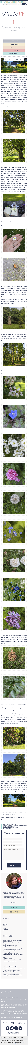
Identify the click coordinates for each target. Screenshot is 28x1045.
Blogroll (4, 925)
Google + (17, 827)
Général (20, 825)
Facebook (10, 827)
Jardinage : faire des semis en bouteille (16, 971)
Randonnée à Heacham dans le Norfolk (10, 953)
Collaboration (5, 927)
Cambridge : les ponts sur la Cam (9, 950)
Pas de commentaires (7, 828)
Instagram (14, 912)
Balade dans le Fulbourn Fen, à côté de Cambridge (12, 948)
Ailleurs (14, 47)
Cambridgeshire (15, 825)
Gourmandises (14, 53)
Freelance (14, 50)
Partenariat (5, 930)
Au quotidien (5, 924)
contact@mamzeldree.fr (15, 1032)
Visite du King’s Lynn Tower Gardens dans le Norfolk (13, 952)
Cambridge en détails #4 (7, 958)
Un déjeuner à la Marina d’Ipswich (9, 946)
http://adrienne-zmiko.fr (16, 1033)
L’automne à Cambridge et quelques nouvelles (11, 949)
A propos (5, 923)
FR (22, 4)
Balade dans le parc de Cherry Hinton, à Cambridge (13, 954)
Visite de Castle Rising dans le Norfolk (10, 945)
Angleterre (14, 44)
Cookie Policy (5, 929)
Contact (4, 928)
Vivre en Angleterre (8, 826)
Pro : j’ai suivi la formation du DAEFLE (14, 974)
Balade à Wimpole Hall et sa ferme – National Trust (12, 940)
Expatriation (14, 41)
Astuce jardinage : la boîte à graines (10, 961)
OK (15, 1044)
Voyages (13, 826)
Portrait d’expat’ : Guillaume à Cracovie (15, 973)
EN (25, 4)
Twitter (13, 827)
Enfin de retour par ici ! (7, 941)
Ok (18, 4)
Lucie (4, 970)
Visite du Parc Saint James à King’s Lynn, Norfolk (12, 959)
